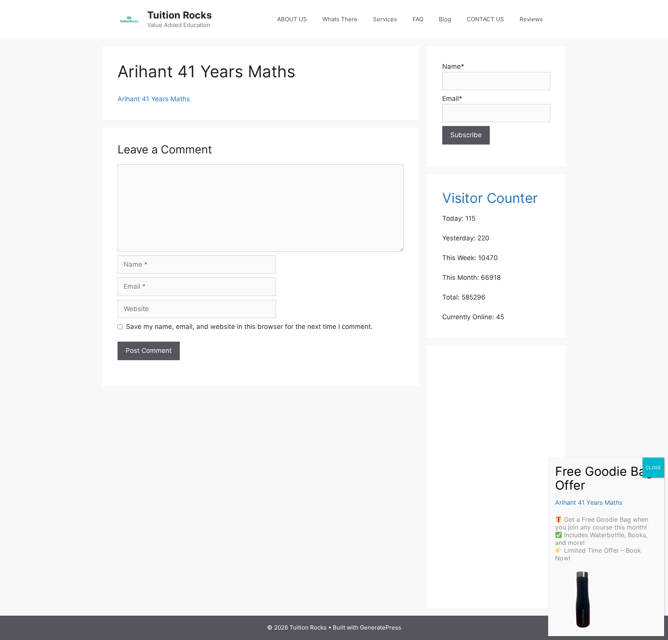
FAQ (417, 19)
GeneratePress (380, 627)
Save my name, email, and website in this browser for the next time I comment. (249, 326)
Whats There (340, 19)
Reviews (531, 19)
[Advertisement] (496, 476)
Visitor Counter (490, 198)
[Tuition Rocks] (129, 19)
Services (385, 19)
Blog (445, 19)
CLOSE (653, 467)
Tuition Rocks (179, 15)
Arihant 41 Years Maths (154, 99)
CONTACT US (485, 19)
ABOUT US (292, 19)
